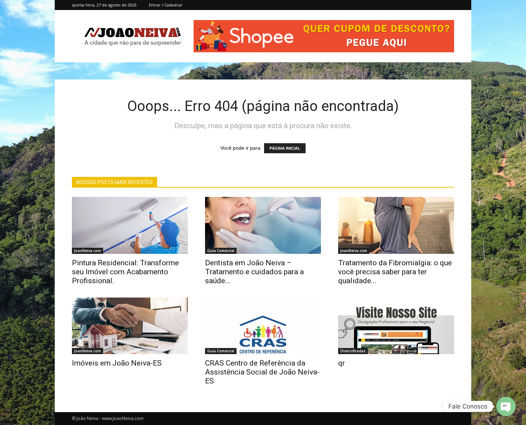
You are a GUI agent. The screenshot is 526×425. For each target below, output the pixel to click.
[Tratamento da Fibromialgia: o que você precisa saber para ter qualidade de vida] (396, 225)
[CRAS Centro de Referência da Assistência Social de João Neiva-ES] (263, 326)
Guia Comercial (220, 250)
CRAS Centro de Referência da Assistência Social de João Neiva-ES (262, 372)
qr (341, 363)
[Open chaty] (506, 406)
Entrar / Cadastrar (165, 5)
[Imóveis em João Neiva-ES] (130, 326)
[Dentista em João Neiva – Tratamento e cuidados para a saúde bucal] (263, 225)
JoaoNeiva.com (87, 250)
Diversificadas (353, 350)
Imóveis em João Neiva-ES (117, 363)
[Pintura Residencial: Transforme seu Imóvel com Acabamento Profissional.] (130, 225)
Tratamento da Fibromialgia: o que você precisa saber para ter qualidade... (395, 272)
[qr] (396, 326)
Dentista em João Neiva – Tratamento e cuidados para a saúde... (254, 272)
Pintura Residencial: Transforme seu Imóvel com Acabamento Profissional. (125, 272)
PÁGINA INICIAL (284, 148)
